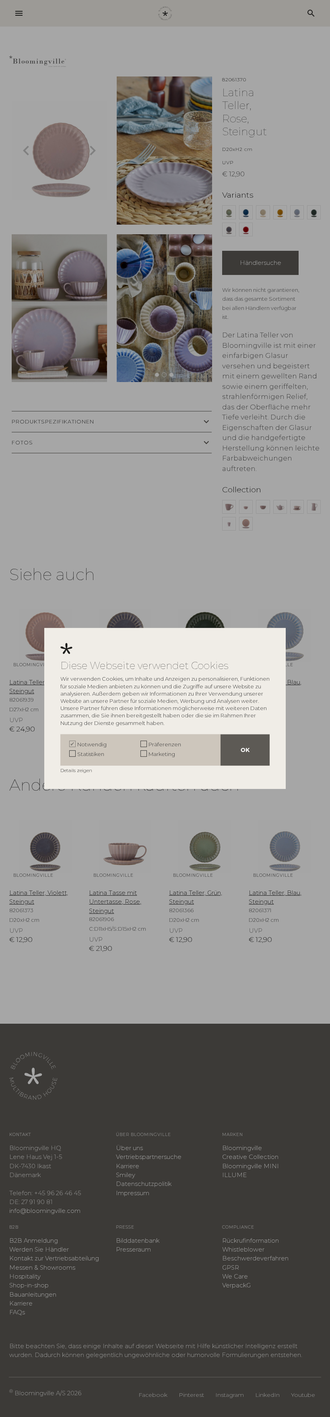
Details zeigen (76, 770)
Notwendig (92, 744)
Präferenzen (164, 744)
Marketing (161, 754)
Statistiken (90, 754)
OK (245, 750)
